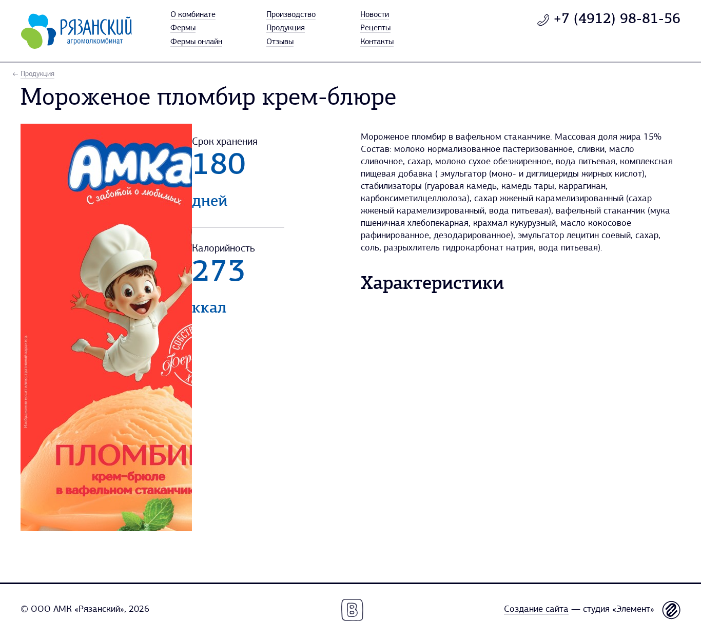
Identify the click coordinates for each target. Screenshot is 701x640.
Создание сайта (536, 609)
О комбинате (193, 15)
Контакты (377, 42)
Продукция (285, 28)
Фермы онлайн (196, 42)
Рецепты (375, 28)
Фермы (183, 28)
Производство (291, 15)
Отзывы (280, 42)
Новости (374, 15)
